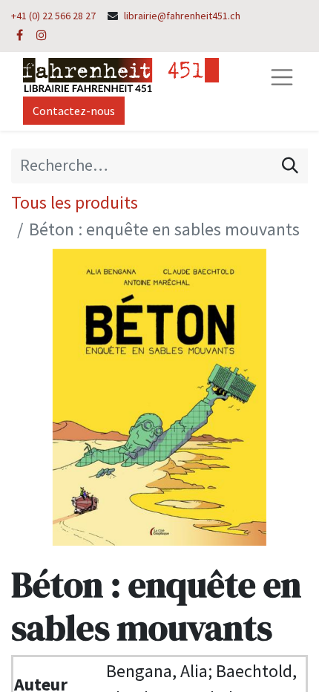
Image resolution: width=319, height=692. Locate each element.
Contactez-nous (74, 110)
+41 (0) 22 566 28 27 (53, 15)
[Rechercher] (290, 165)
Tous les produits (74, 202)
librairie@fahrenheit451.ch (182, 15)
